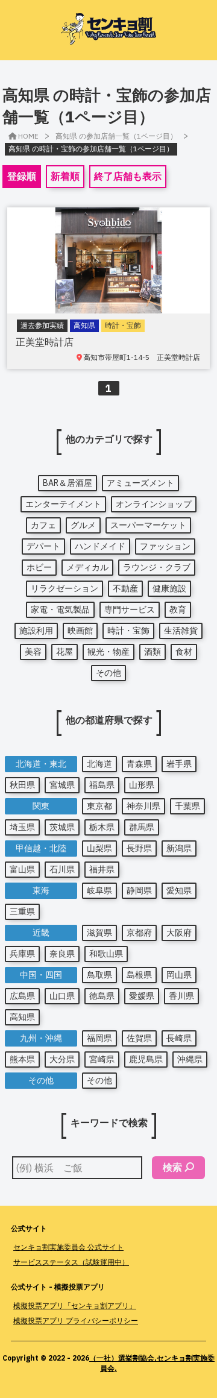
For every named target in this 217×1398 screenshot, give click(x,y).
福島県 (102, 784)
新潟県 (179, 848)
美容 (33, 651)
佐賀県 (139, 1038)
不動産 (125, 588)
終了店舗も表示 (128, 176)
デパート (43, 546)
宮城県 (62, 784)
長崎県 (179, 1038)
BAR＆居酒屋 (67, 482)
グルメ (83, 525)
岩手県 (179, 763)
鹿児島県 (146, 1059)
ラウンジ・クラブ (156, 567)
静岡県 (139, 890)
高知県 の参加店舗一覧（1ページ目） (116, 135)
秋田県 (22, 784)
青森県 (139, 763)
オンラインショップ (154, 504)
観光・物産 (108, 651)
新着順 (65, 176)
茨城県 (62, 827)
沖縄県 (190, 1059)
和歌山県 (106, 953)
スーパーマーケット (148, 525)
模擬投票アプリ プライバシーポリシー (75, 1320)
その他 (108, 672)
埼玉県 (22, 827)
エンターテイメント (63, 504)
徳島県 (102, 995)
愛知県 (179, 890)
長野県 (139, 848)
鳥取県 (99, 974)
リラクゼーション (64, 588)
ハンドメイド (100, 546)
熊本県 (22, 1059)
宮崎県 (102, 1059)
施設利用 (36, 630)
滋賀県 (99, 932)
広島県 (22, 995)
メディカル (87, 567)
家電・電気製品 (60, 609)
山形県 (141, 784)
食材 (183, 651)
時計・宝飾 (128, 630)
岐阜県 (99, 890)
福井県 (102, 869)
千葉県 (187, 806)
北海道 (99, 763)
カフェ (43, 525)
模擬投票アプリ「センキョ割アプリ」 (74, 1305)
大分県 (62, 1059)
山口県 (62, 995)
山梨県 (99, 848)
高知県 (22, 1017)
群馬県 (141, 827)
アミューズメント (140, 482)
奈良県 (62, 953)
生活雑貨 (181, 630)
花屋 (64, 651)
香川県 (181, 995)
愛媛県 (141, 995)
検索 (172, 1167)
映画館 (80, 630)
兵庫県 (22, 953)
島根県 (139, 974)
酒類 (152, 651)
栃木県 (102, 827)
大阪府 (179, 932)
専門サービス (129, 609)
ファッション (165, 546)
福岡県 (99, 1038)
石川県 (62, 869)
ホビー (39, 567)
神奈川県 (143, 806)
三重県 (22, 911)
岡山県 (179, 974)
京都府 (139, 932)
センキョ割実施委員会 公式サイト (68, 1247)
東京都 (99, 806)
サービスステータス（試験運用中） (71, 1262)
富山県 (22, 869)
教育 (177, 609)
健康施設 (169, 588)
